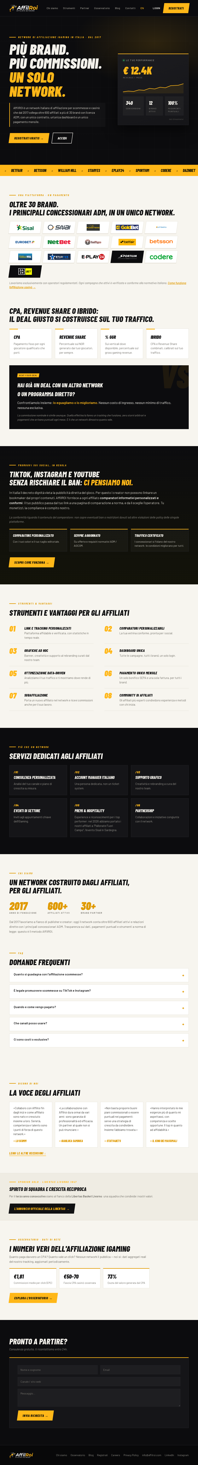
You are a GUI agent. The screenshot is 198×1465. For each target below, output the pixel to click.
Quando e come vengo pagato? (35, 1007)
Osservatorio (102, 8)
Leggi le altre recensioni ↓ (27, 1153)
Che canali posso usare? (30, 1023)
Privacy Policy (131, 1455)
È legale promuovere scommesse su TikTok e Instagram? (52, 990)
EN (142, 8)
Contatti (130, 8)
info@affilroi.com (151, 1455)
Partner (84, 8)
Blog (117, 8)
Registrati (102, 1455)
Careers (115, 1455)
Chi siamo (52, 8)
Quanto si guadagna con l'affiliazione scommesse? (48, 974)
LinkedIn (169, 1455)
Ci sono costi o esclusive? (31, 1039)
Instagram (183, 1455)
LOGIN (156, 8)
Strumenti (69, 8)
